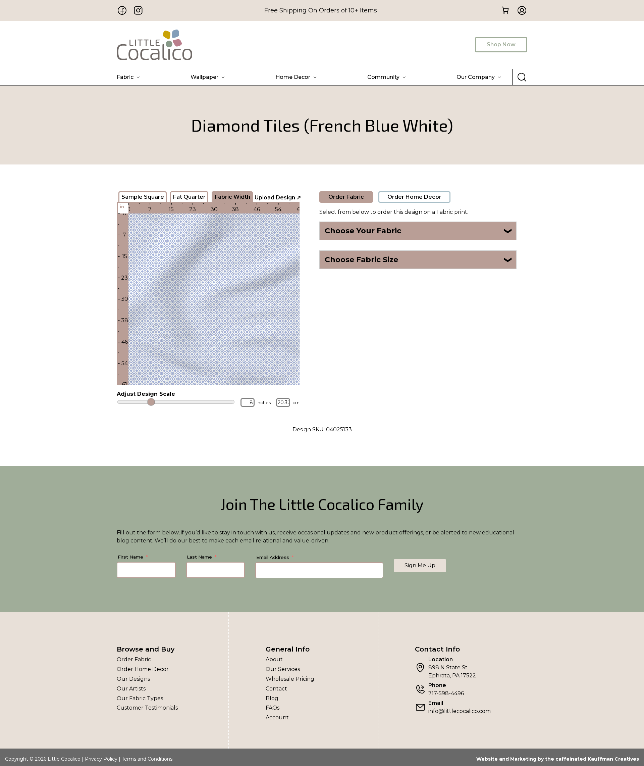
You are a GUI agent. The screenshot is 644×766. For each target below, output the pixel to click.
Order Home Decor (414, 197)
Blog (272, 698)
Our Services (283, 669)
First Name (130, 557)
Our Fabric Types (140, 698)
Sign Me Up (420, 565)
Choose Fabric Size (419, 259)
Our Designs (133, 679)
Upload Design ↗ (278, 197)
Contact (276, 688)
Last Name (199, 557)
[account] (520, 10)
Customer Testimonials (147, 708)
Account (277, 717)
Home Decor (292, 77)
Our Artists (131, 688)
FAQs (272, 708)
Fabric (125, 77)
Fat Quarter (189, 197)
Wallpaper (204, 77)
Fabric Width (232, 197)
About (274, 659)
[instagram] (138, 10)
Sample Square (142, 197)
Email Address (272, 557)
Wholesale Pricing (290, 679)
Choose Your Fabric (419, 230)
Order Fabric (346, 197)
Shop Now (501, 44)
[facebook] (122, 10)
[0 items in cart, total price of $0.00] (505, 9)
